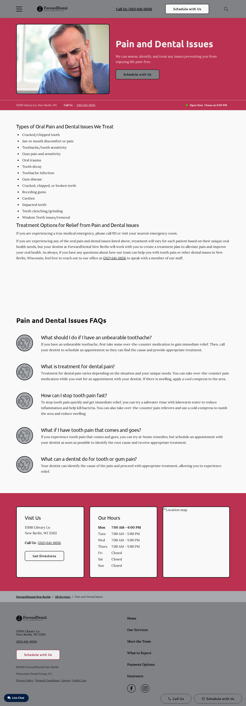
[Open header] (20, 9)
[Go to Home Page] (52, 9)
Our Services (137, 630)
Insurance (135, 676)
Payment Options (141, 664)
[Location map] (196, 542)
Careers (66, 680)
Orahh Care (79, 680)
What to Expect (139, 653)
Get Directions (44, 556)
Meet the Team (139, 641)
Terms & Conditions (47, 680)
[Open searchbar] (226, 9)
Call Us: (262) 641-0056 (134, 9)
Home (131, 618)
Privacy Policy (25, 680)
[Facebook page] (131, 688)
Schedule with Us (187, 9)
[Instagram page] (145, 688)
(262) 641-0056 (86, 105)
